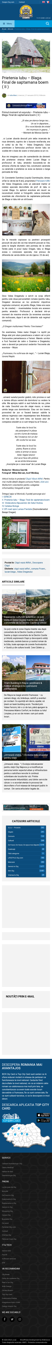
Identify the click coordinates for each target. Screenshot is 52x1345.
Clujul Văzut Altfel (34, 478)
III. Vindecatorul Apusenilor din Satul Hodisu (22, 503)
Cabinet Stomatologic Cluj (12, 1163)
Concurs (11, 836)
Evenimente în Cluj (9, 1199)
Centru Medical (7, 1168)
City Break (6, 1274)
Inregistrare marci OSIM (11, 1302)
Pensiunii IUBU (43, 181)
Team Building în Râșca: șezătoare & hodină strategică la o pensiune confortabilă (23, 686)
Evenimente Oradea (9, 1298)
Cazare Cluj (6, 1215)
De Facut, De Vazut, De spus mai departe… (24, 845)
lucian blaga (10, 572)
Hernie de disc (7, 1171)
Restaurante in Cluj (9, 1203)
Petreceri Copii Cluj (9, 1239)
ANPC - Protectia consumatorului (34, 1342)
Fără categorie (13, 853)
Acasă (4, 29)
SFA (3, 1263)
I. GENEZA (6, 496)
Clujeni (10, 832)
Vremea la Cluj (13, 875)
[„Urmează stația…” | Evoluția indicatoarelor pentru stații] (26, 742)
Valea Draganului (25, 572)
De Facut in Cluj (8, 1195)
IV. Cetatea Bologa (10, 506)
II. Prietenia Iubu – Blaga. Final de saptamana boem (26, 500)
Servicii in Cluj (13, 866)
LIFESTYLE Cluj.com (15, 858)
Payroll (4, 1255)
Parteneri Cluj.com (9, 1227)
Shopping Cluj (7, 1211)
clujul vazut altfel (22, 568)
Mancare (11, 862)
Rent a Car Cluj (7, 1282)
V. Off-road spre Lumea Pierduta (17, 509)
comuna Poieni (38, 568)
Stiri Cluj (11, 871)
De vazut (5, 1223)
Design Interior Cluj (9, 1306)
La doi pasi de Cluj (9, 1187)
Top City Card (7, 1294)
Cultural (11, 841)
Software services (9, 1259)
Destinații (11, 849)
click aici (44, 482)
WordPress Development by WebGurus (35, 1340)
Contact (22, 2)
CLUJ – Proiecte (14, 828)
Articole (10, 29)
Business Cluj (7, 1219)
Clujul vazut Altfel (23, 562)
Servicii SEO (6, 1251)
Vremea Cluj (6, 1235)
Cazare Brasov (7, 1290)
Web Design (6, 1286)
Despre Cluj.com (8, 2)
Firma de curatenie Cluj (10, 1278)
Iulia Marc (13, 95)
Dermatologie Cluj (9, 1175)
